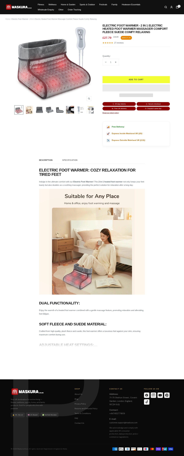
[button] (136, 87)
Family (114, 4)
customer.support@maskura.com (123, 422)
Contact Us (79, 423)
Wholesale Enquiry (46, 9)
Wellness (52, 4)
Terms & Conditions (83, 413)
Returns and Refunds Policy (86, 408)
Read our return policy (111, 113)
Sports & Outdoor (87, 4)
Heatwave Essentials (131, 4)
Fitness (41, 4)
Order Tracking (74, 9)
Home (7, 19)
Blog (76, 399)
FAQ (76, 418)
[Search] (166, 7)
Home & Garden (68, 4)
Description (46, 160)
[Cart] (177, 7)
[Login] (171, 7)
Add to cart (136, 80)
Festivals (103, 4)
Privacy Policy (80, 404)
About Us (78, 394)
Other (60, 9)
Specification (69, 160)
